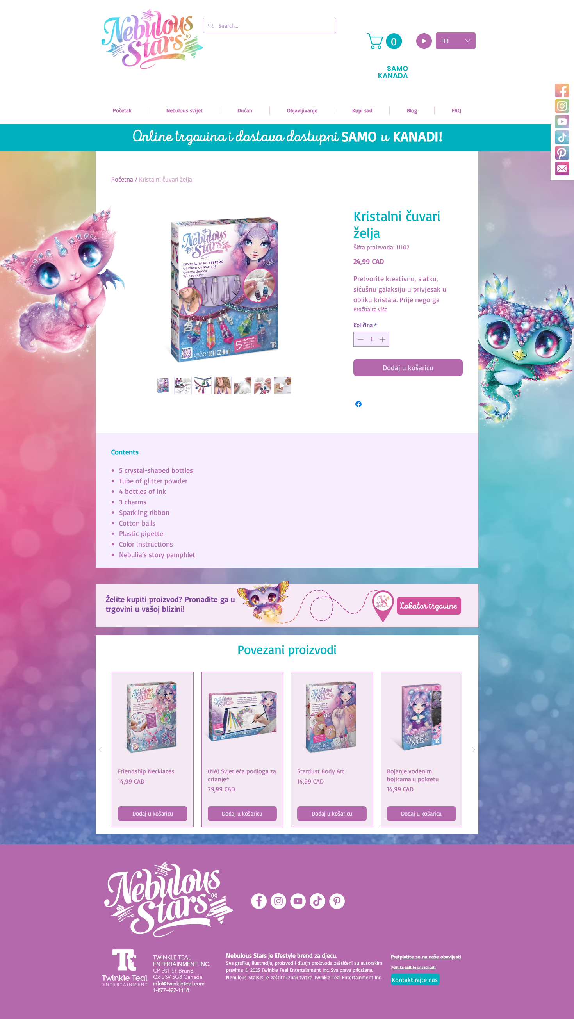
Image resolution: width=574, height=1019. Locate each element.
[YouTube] (562, 121)
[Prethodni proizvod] (100, 749)
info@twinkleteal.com (179, 983)
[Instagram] (562, 106)
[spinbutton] (371, 339)
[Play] (424, 41)
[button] (386, 41)
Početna (122, 179)
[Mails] (562, 168)
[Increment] (383, 339)
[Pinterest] (562, 153)
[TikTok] (562, 137)
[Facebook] (562, 90)
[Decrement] (360, 339)
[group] (287, 749)
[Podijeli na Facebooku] (358, 404)
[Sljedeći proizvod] (473, 749)
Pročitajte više (370, 309)
